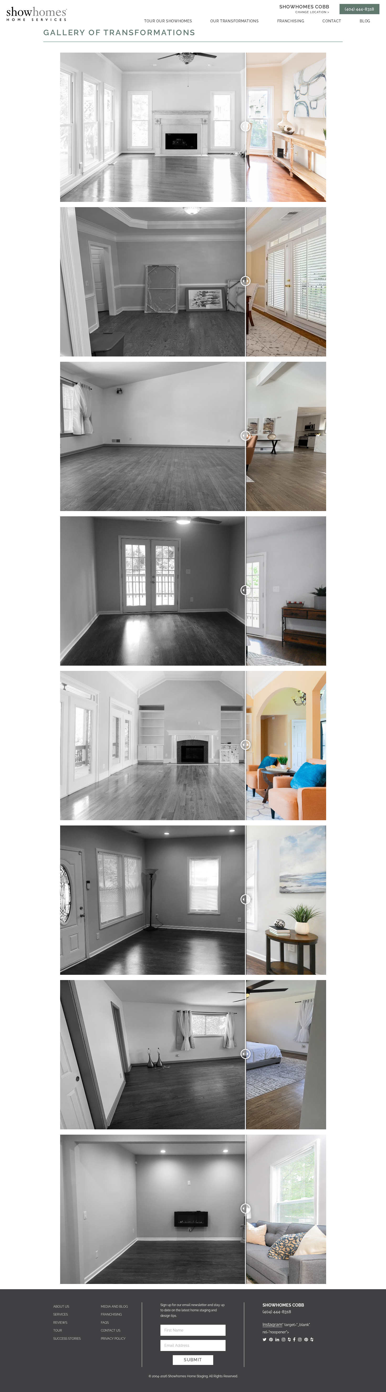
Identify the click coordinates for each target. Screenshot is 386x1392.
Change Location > (312, 12)
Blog (365, 21)
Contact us (110, 1330)
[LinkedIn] (277, 1339)
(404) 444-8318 (359, 9)
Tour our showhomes (168, 21)
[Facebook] (294, 1339)
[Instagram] (283, 1339)
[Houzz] (289, 1339)
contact (331, 21)
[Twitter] (265, 1339)
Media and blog (114, 1306)
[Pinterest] (271, 1339)
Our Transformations (234, 21)
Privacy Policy (113, 1338)
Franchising (290, 21)
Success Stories (67, 1338)
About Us (61, 1306)
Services (60, 1314)
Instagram (272, 1324)
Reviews (60, 1322)
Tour (57, 1330)
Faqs (105, 1322)
